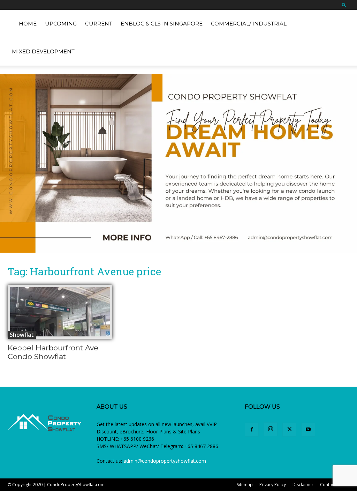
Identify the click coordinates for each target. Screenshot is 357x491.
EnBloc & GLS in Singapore (162, 23)
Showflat (22, 335)
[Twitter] (289, 430)
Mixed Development (43, 51)
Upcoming (61, 23)
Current (98, 23)
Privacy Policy (272, 485)
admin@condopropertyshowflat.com (164, 460)
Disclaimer (303, 485)
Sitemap (245, 485)
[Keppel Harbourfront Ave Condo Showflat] (60, 312)
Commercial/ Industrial (249, 23)
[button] (344, 4)
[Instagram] (271, 429)
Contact (327, 485)
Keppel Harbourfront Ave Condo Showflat (53, 352)
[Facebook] (252, 430)
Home (28, 23)
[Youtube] (308, 430)
